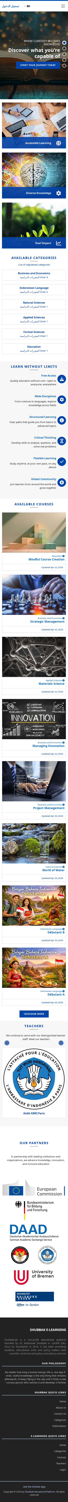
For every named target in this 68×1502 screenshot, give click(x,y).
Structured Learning (42, 417)
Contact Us (60, 1413)
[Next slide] (6, 1042)
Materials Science (52, 684)
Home (63, 1401)
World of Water (53, 870)
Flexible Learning (45, 458)
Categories (60, 1419)
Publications (59, 1426)
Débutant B (56, 932)
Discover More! (34, 1013)
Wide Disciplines (45, 396)
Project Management (49, 808)
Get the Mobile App (34, 1486)
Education (57, 556)
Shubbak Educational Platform (40, 1491)
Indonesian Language (51, 928)
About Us (61, 1407)
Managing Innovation (49, 746)
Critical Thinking (45, 437)
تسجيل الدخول (10, 6)
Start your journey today (38, 65)
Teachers (61, 1463)
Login (63, 1469)
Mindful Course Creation (47, 559)
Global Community (43, 479)
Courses (61, 1457)
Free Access (48, 375)
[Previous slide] (61, 1042)
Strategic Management (47, 621)
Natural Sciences (54, 866)
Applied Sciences (54, 680)
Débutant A (56, 994)
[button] (27, 6)
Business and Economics (50, 618)
